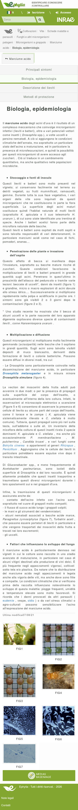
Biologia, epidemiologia (25, 47)
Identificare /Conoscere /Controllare (47, 4)
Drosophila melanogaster (23, 373)
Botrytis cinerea (14, 445)
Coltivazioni (29, 31)
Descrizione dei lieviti (39, 87)
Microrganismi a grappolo (31, 42)
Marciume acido (20, 59)
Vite (42, 31)
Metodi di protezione (39, 96)
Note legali (7, 798)
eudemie (9, 600)
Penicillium (11, 449)
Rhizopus (68, 445)
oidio (31, 600)
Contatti (5, 805)
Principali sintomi (39, 69)
